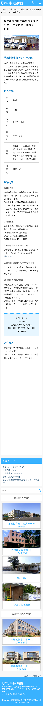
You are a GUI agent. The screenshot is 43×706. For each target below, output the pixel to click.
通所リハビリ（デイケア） (14, 467)
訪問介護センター (10, 470)
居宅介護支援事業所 (11, 477)
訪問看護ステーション (12, 473)
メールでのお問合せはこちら (14, 694)
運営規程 (8, 256)
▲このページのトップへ (33, 676)
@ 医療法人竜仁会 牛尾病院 (23, 700)
